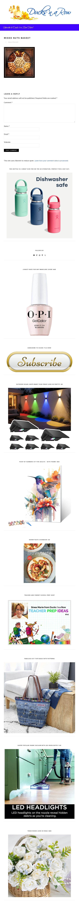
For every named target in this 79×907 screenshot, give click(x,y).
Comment (8, 102)
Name (7, 126)
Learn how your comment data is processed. (52, 161)
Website (7, 142)
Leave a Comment (13, 42)
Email (6, 134)
